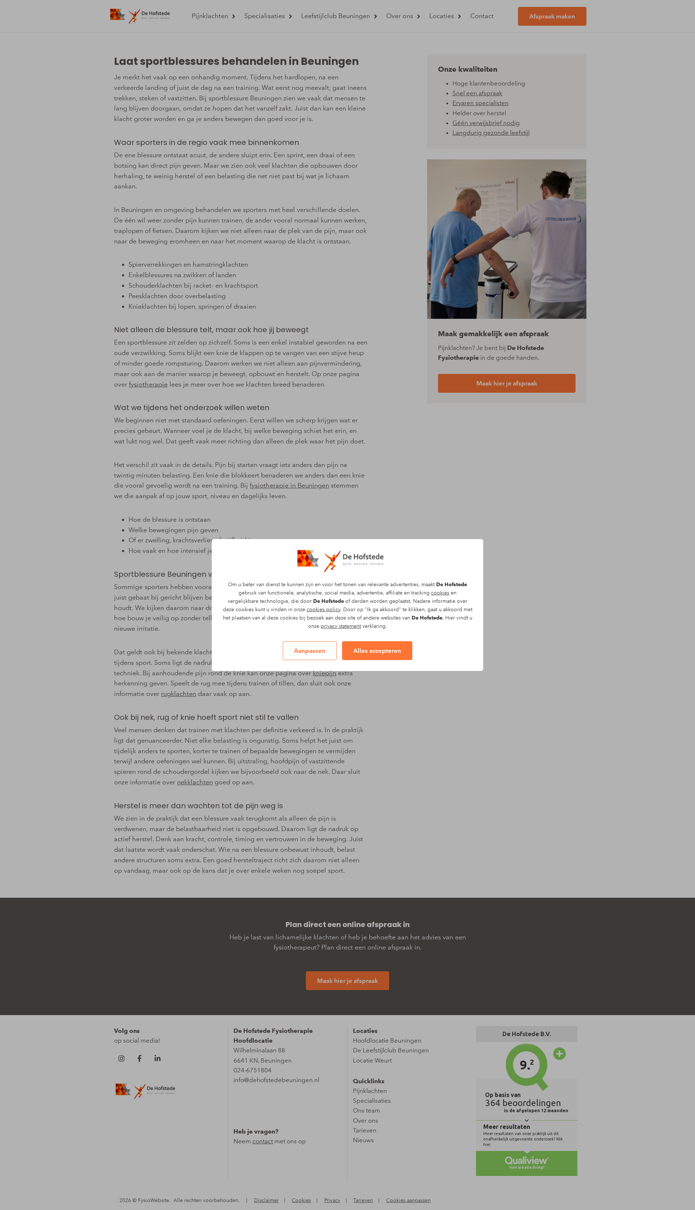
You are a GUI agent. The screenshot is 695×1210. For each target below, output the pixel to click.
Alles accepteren (377, 650)
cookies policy (323, 609)
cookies (440, 593)
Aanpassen (309, 650)
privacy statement (341, 626)
